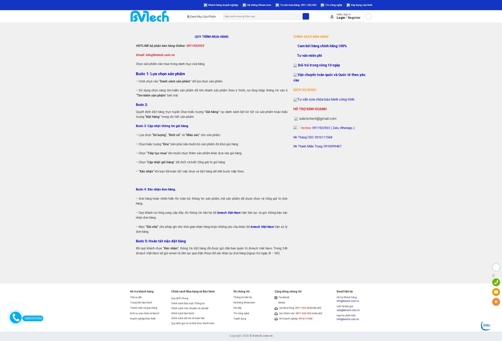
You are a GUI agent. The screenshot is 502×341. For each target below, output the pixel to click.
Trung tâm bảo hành (141, 302)
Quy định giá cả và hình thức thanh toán (192, 323)
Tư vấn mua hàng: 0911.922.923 (298, 5)
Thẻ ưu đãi (136, 297)
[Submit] (306, 16)
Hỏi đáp (237, 308)
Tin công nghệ (333, 5)
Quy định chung (179, 298)
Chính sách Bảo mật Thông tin (188, 303)
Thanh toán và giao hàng (143, 308)
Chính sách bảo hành (182, 313)
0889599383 (33, 318)
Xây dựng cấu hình (361, 5)
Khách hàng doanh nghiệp (223, 5)
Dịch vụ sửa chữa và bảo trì (144, 313)
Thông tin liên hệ (242, 297)
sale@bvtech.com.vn (348, 310)
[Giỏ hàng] (369, 16)
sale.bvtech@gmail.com (317, 119)
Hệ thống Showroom (259, 5)
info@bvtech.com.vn (348, 301)
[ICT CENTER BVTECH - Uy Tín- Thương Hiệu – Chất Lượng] (154, 16)
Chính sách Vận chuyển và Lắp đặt (189, 308)
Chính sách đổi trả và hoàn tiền (188, 318)
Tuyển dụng (239, 318)
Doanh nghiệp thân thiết (143, 318)
